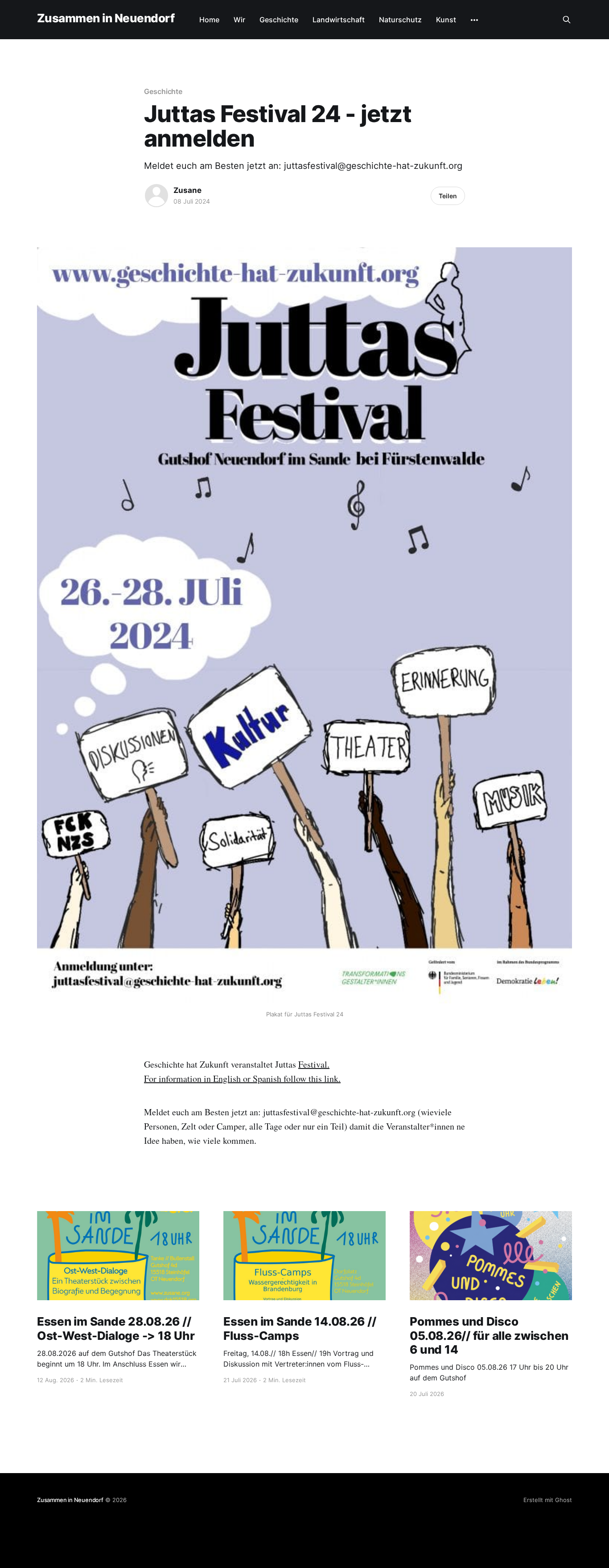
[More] (474, 20)
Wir (239, 19)
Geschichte (278, 19)
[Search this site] (567, 19)
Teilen (448, 196)
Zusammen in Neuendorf (105, 18)
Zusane (187, 190)
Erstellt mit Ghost (547, 1499)
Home (209, 19)
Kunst (446, 19)
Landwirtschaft (339, 19)
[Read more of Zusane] (156, 195)
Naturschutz (400, 19)
